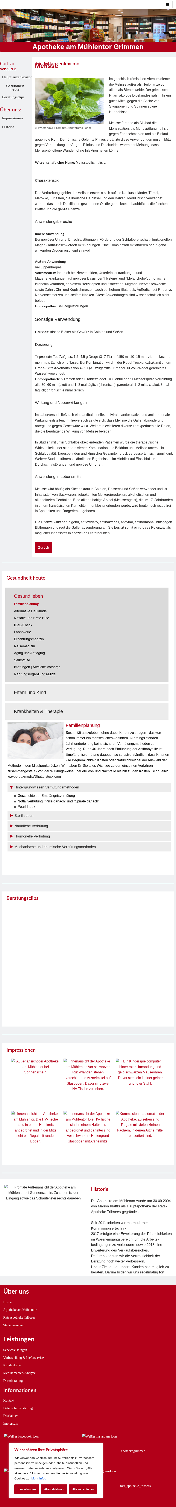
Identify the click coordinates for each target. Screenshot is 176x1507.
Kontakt (8, 1400)
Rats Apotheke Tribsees (19, 1317)
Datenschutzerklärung (18, 1408)
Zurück (43, 547)
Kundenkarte (12, 1365)
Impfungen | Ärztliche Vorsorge (37, 667)
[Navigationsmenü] (168, 4)
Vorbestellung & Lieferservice (23, 1357)
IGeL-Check (23, 625)
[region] (56, 1470)
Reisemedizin (24, 646)
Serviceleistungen (15, 1350)
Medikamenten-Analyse (19, 1373)
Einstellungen (27, 1489)
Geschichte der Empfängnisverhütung (46, 795)
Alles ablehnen (54, 1489)
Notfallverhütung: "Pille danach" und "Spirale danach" (58, 801)
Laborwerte (22, 632)
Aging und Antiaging (29, 653)
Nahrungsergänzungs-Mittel (35, 674)
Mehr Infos (38, 1478)
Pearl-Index (26, 806)
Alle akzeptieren (83, 1489)
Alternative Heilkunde (30, 611)
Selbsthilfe (22, 660)
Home (7, 1302)
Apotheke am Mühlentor (19, 1310)
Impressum (10, 1423)
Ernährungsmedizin (29, 639)
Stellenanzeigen (13, 1325)
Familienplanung (26, 604)
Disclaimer (10, 1416)
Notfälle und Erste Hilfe (31, 618)
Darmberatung (13, 1380)
